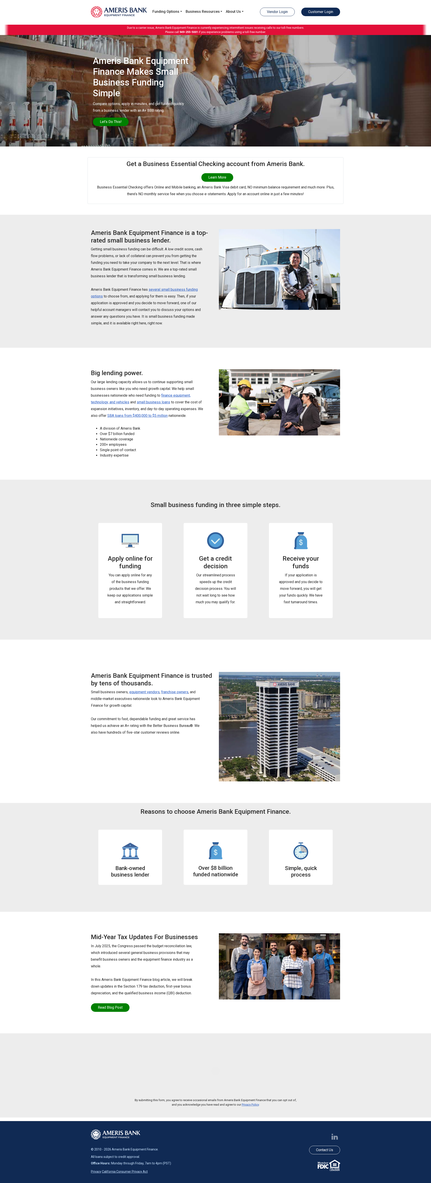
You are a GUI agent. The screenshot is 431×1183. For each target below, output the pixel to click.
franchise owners (174, 692)
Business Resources (203, 11)
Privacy (96, 1171)
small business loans (153, 402)
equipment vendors (144, 692)
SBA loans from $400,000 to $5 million (137, 415)
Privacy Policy (250, 1104)
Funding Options (165, 11)
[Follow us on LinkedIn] (335, 1137)
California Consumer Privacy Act (125, 1171)
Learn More (217, 177)
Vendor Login (277, 12)
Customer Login (320, 12)
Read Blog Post (110, 1007)
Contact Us (324, 1150)
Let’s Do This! (111, 122)
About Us (233, 11)
